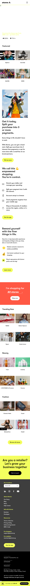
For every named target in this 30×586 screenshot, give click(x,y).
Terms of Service (8, 520)
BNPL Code (7, 527)
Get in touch (15, 473)
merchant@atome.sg (10, 538)
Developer (6, 514)
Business (6, 512)
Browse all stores (15, 442)
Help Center (7, 505)
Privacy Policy (8, 522)
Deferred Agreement (9, 525)
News (5, 503)
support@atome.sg (9, 533)
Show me (15, 298)
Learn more (7, 270)
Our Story (6, 499)
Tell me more (8, 160)
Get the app (7, 217)
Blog (5, 501)
